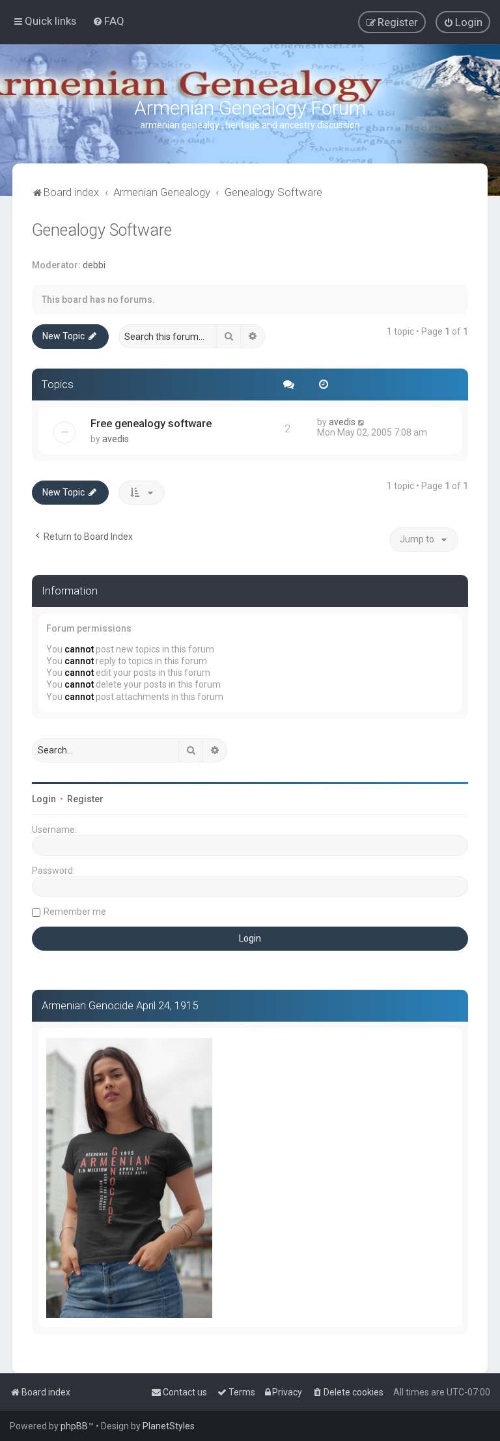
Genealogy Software (102, 230)
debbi (94, 265)
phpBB (74, 1426)
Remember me (75, 911)
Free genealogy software (151, 423)
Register (85, 799)
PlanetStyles (169, 1426)
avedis (115, 439)
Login (44, 799)
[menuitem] (108, 21)
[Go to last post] (361, 422)
